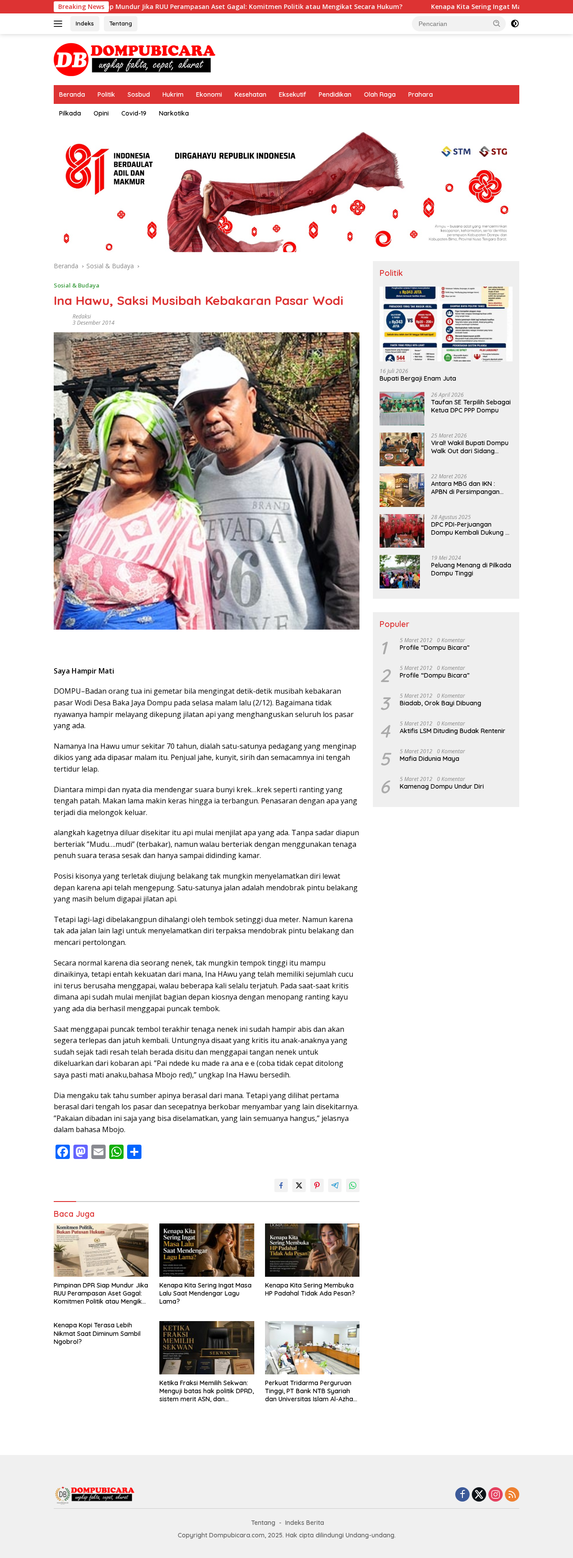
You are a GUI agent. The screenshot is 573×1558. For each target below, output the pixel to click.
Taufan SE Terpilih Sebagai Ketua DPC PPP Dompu (471, 406)
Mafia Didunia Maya (429, 759)
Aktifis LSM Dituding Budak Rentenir (452, 731)
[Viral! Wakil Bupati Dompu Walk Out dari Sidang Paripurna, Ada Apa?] (402, 449)
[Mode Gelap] (514, 23)
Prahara (420, 94)
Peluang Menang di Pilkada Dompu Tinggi (471, 569)
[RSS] (512, 1495)
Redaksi (82, 316)
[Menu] (60, 23)
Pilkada (70, 113)
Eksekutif (292, 94)
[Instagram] (495, 1495)
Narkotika (174, 113)
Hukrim (173, 94)
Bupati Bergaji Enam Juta (418, 378)
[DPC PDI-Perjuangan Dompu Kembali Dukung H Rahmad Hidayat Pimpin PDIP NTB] (402, 531)
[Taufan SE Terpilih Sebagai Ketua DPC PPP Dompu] (402, 408)
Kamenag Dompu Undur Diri (442, 786)
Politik (106, 94)
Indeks (85, 23)
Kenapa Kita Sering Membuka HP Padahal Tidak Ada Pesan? (310, 1289)
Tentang (120, 23)
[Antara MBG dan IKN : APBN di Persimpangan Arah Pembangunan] (402, 490)
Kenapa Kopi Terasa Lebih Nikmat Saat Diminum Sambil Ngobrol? (97, 1333)
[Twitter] (479, 1495)
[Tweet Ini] (299, 1185)
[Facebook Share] (281, 1185)
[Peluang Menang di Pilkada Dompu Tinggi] (400, 571)
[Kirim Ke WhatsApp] (352, 1185)
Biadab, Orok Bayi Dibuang (440, 703)
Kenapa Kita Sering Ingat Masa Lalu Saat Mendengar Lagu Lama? (205, 1293)
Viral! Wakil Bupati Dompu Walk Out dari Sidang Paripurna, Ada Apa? (470, 447)
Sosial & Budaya (76, 285)
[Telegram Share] (335, 1185)
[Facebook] (462, 1495)
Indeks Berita (304, 1523)
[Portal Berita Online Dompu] (134, 59)
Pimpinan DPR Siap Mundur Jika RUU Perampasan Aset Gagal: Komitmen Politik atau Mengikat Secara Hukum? (101, 1293)
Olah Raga (380, 94)
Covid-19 (133, 113)
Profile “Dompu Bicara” (435, 648)
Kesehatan (250, 94)
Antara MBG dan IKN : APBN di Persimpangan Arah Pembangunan (465, 488)
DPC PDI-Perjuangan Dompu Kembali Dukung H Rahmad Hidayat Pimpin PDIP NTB (470, 528)
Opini (101, 113)
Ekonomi (209, 94)
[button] (497, 23)
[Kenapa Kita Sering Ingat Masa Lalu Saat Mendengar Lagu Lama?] (206, 1250)
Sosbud (139, 94)
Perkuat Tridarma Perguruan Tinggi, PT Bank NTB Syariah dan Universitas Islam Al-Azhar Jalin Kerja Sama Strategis (310, 1391)
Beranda (72, 94)
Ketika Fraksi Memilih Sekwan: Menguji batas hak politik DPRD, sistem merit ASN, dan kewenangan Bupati (206, 1391)
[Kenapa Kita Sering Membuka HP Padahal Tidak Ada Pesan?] (312, 1250)
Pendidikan (335, 94)
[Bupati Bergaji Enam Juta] (446, 324)
